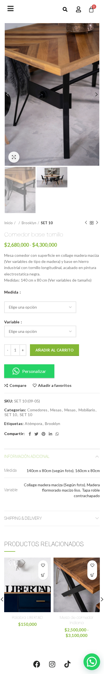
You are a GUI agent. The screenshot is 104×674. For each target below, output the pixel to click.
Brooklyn (29, 223)
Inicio (8, 223)
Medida (11, 292)
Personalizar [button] (34, 371)
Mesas (56, 410)
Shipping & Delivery (23, 518)
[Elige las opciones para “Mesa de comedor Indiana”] (92, 575)
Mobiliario (86, 410)
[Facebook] (37, 664)
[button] (65, 9)
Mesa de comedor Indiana (76, 620)
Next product (97, 223)
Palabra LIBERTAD (27, 617)
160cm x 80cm (87, 470)
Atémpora (33, 423)
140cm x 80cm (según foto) (50, 470)
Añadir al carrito (54, 350)
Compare (17, 385)
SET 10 (47, 223)
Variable (12, 322)
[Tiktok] (67, 664)
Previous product (86, 223)
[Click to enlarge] (13, 157)
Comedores (37, 410)
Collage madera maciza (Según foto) (54, 484)
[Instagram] (52, 664)
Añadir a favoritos (55, 385)
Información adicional (26, 456)
